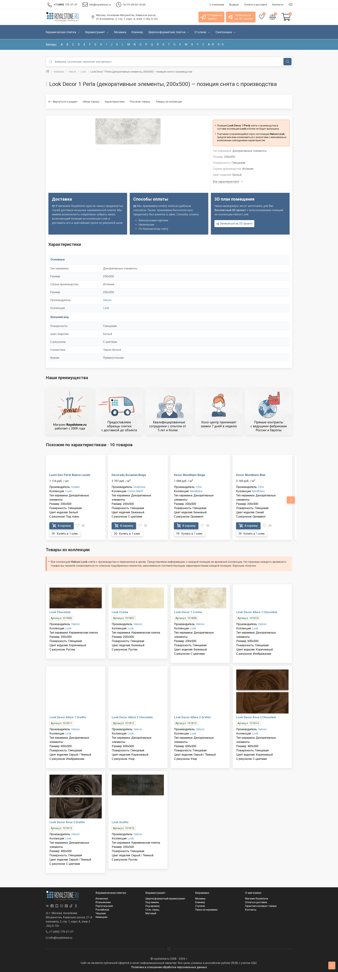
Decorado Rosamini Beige (129, 475)
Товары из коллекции (169, 101)
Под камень (152, 902)
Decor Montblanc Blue (250, 475)
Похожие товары (140, 101)
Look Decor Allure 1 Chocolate (256, 612)
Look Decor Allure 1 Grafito (67, 717)
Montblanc (196, 491)
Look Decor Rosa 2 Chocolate (256, 717)
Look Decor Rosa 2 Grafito (67, 822)
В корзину (64, 525)
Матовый (150, 913)
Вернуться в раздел (65, 101)
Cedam (75, 487)
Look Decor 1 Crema (188, 612)
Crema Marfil (135, 491)
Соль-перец (152, 909)
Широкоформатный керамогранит (165, 898)
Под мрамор (152, 906)
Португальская (104, 906)
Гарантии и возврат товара (261, 906)
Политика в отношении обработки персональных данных (169, 967)
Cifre (199, 487)
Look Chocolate (60, 612)
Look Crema (120, 612)
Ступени (200, 906)
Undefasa (139, 487)
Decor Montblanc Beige (189, 475)
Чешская (101, 913)
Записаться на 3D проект (235, 223)
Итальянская (103, 902)
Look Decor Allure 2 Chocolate (132, 717)
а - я (211, 44)
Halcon (107, 300)
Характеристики (114, 101)
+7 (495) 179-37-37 (60, 931)
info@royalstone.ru (60, 937)
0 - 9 (220, 44)
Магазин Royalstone (256, 898)
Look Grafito (120, 822)
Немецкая (101, 917)
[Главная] (47, 71)
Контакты (250, 909)
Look (106, 308)
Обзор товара (91, 101)
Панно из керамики (206, 909)
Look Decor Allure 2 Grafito (192, 717)
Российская (102, 909)
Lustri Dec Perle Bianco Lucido (69, 475)
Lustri (68, 491)
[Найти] (287, 61)
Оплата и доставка (256, 902)
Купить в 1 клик (67, 533)
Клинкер (200, 902)
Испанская (102, 898)
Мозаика (200, 898)
